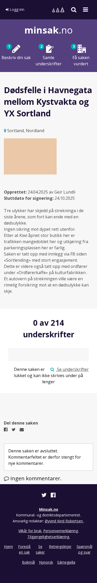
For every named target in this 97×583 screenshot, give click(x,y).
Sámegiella (66, 562)
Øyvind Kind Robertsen (64, 520)
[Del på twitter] (44, 495)
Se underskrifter (72, 369)
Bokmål (28, 562)
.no (48, 30)
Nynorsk (46, 562)
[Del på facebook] (53, 495)
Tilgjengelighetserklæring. (48, 536)
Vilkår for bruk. (30, 530)
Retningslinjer (60, 546)
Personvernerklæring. (61, 530)
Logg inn (16, 9)
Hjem (8, 546)
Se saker (40, 549)
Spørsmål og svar (84, 549)
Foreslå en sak (24, 549)
